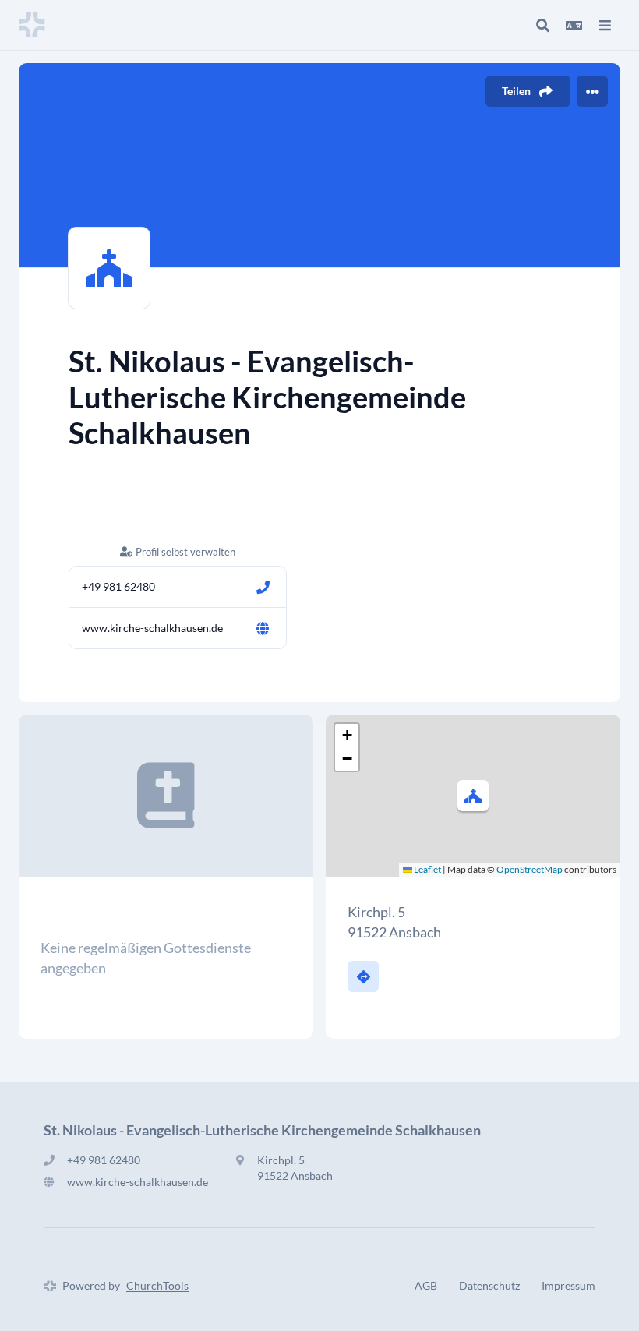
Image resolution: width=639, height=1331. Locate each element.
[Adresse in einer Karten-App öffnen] (363, 976)
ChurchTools (157, 1285)
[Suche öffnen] (542, 25)
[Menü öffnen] (604, 25)
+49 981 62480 (118, 586)
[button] (473, 795)
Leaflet (426, 869)
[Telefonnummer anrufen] (263, 587)
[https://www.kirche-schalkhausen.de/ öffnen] (263, 628)
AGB (426, 1285)
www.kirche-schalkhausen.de (152, 627)
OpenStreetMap (529, 869)
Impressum (568, 1285)
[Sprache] (573, 25)
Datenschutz (489, 1285)
